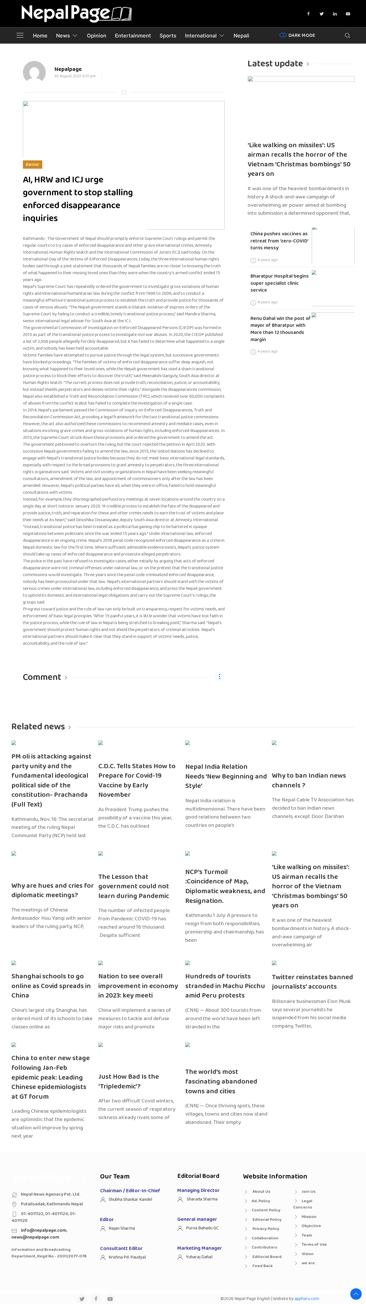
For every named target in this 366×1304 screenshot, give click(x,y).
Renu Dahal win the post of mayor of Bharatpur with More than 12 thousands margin (280, 329)
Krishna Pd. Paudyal (127, 1257)
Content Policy (266, 1210)
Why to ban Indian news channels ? (309, 780)
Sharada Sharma (202, 1199)
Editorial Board (267, 1256)
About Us (261, 1191)
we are (308, 1263)
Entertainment (133, 36)
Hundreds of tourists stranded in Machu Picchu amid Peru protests (225, 986)
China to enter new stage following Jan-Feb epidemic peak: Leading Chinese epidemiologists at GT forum (50, 1077)
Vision (308, 1254)
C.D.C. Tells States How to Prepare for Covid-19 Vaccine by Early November (137, 781)
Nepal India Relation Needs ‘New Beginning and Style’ (226, 776)
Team (307, 1235)
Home (40, 36)
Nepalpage (68, 69)
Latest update (275, 64)
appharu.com (307, 1298)
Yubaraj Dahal (199, 1257)
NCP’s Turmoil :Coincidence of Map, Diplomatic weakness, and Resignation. (225, 887)
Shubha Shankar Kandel (130, 1199)
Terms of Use (314, 1244)
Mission (309, 1216)
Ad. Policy (261, 1201)
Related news (38, 727)
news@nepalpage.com (35, 1237)
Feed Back (262, 1266)
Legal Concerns (302, 1204)
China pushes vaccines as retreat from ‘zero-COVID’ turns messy (279, 241)
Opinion (96, 36)
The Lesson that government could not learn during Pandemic (133, 886)
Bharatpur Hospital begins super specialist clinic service (279, 283)
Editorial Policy (267, 1219)
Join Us (308, 1191)
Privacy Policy (265, 1228)
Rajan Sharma (122, 1228)
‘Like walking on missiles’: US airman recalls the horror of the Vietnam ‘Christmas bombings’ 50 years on (299, 160)
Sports (168, 36)
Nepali (241, 36)
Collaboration (265, 1238)
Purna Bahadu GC (202, 1228)
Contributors (264, 1247)
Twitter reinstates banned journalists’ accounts (312, 982)
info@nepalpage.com (43, 1230)
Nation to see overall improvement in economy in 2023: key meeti (138, 986)
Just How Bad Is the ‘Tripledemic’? (128, 1081)
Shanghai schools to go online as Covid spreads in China (51, 986)
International (201, 36)
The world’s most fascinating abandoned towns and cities (221, 1081)
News (63, 36)
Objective (311, 1226)
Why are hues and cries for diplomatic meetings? (52, 890)
